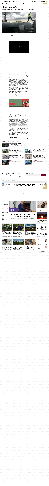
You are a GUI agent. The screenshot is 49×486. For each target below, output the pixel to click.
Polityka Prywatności (8, 172)
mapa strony (3, 180)
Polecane (8, 141)
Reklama (13, 172)
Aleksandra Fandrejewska (12, 35)
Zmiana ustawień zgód (8, 173)
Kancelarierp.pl (19, 175)
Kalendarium (7, 180)
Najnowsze (13, 141)
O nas (2, 172)
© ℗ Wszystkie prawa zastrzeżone (13, 137)
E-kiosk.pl (19, 172)
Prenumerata (13, 174)
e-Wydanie (41, 3)
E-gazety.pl (19, 173)
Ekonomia (26, 3)
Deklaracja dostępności (8, 175)
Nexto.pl (19, 174)
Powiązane (3, 141)
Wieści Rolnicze (19, 176)
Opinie (37, 224)
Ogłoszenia (13, 173)
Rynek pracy (10, 154)
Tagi (17, 141)
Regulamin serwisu (8, 174)
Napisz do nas (3, 174)
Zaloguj (45, 3)
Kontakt (2, 173)
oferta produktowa (13, 180)
